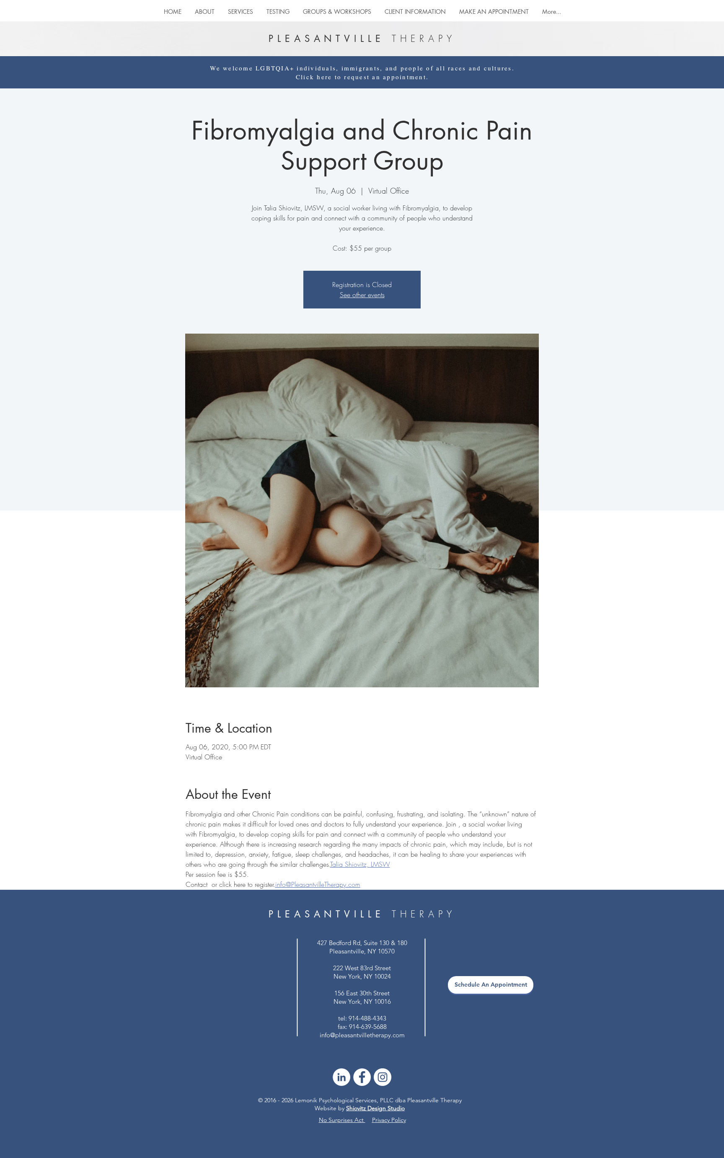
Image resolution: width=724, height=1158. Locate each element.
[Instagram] (382, 1077)
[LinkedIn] (341, 1077)
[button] (337, 11)
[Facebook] (362, 1077)
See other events (362, 294)
